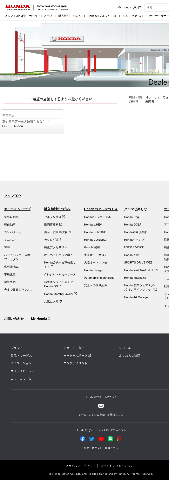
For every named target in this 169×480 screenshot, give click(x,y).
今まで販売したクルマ (18, 289)
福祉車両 (10, 282)
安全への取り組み (95, 285)
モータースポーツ (75, 355)
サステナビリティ (23, 371)
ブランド (17, 347)
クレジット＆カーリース (60, 274)
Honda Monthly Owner (59, 294)
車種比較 (10, 274)
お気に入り (51, 301)
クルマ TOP (12, 15)
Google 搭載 (92, 247)
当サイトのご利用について (118, 465)
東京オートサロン (95, 255)
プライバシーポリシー (80, 465)
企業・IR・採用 (74, 347)
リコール (125, 347)
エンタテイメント (75, 363)
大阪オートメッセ (95, 262)
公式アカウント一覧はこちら (101, 448)
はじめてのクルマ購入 (58, 255)
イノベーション (21, 363)
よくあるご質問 (129, 355)
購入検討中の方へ (57, 209)
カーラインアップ (17, 209)
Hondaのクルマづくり (101, 209)
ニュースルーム (21, 378)
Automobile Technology (99, 277)
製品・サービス (21, 355)
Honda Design (93, 270)
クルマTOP (12, 196)
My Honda (39, 318)
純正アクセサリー (55, 247)
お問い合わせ (14, 318)
